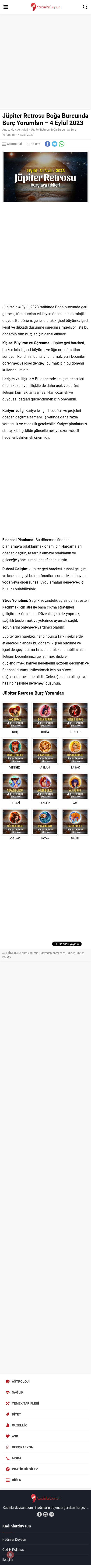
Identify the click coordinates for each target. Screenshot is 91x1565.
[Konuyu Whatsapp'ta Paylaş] (61, 144)
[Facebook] (39, 1514)
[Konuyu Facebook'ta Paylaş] (47, 144)
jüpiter (71, 953)
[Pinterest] (51, 1514)
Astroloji (22, 129)
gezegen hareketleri (53, 953)
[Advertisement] (45, 61)
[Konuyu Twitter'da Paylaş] (54, 144)
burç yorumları (31, 953)
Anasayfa (8, 129)
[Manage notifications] (10, 1554)
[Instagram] (45, 1514)
